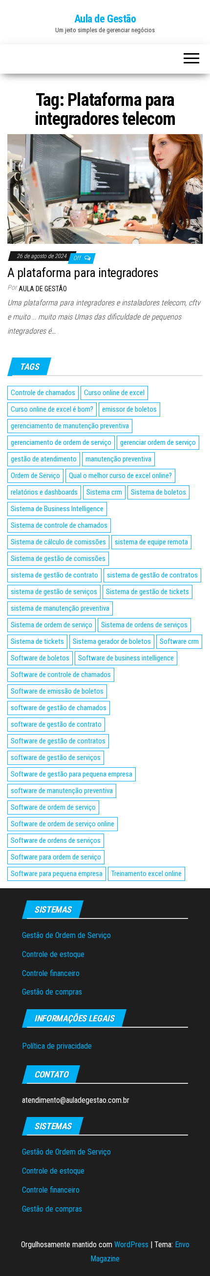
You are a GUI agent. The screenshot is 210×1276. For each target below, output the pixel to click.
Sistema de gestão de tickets (147, 591)
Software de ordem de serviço (53, 807)
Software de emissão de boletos (57, 691)
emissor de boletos (129, 409)
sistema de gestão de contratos (152, 575)
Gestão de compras (52, 992)
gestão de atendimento (44, 459)
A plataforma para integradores (82, 272)
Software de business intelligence (126, 658)
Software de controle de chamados (61, 674)
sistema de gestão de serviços (54, 591)
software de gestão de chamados (58, 707)
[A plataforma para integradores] (105, 188)
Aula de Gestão (105, 19)
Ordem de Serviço (35, 475)
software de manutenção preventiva (62, 790)
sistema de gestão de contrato (54, 575)
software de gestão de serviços (56, 757)
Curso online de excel (114, 392)
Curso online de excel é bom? (52, 409)
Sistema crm (104, 492)
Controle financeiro (51, 973)
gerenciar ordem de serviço (158, 442)
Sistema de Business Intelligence (57, 508)
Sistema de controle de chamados (59, 525)
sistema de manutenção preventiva (60, 608)
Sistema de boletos (158, 492)
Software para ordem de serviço (56, 857)
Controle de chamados (43, 392)
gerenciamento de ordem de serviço (61, 442)
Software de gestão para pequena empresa (71, 774)
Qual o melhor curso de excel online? (120, 475)
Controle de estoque (53, 954)
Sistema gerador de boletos (112, 641)
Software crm (179, 641)
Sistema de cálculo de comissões (58, 542)
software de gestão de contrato (56, 724)
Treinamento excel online (146, 873)
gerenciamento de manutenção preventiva (70, 425)
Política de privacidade (57, 1046)
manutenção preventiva (118, 459)
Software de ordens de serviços (56, 840)
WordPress (131, 1244)
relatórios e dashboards (44, 492)
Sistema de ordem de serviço (51, 624)
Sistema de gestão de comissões (58, 558)
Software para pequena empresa (57, 873)
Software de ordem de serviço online (62, 823)
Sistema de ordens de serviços (144, 624)
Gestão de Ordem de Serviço (66, 935)
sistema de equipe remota (151, 542)
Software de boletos (40, 658)
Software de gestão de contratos (58, 741)
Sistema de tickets (37, 641)
